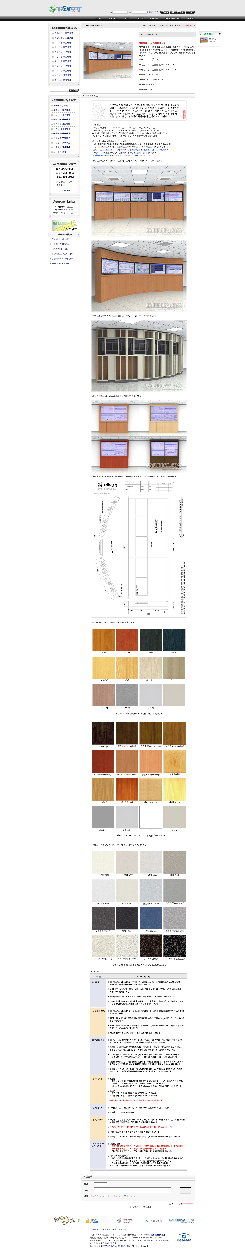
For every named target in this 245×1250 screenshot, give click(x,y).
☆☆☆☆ (119, 1196)
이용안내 (122, 1229)
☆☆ (100, 1196)
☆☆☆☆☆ (131, 1196)
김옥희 (114, 1243)
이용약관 (95, 1229)
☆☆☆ (108, 1196)
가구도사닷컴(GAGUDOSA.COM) (116, 1246)
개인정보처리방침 (109, 1229)
